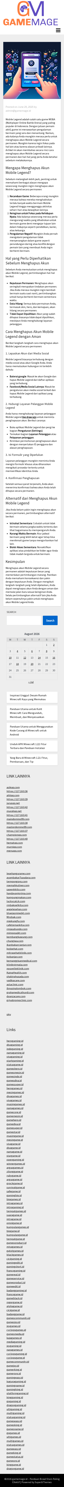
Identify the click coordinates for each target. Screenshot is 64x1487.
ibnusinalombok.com (19, 988)
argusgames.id (15, 1167)
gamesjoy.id (13, 1322)
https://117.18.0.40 (17, 838)
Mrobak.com (14, 917)
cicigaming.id (14, 1258)
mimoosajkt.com (16, 933)
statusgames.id (15, 1444)
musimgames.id (16, 1104)
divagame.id (14, 1147)
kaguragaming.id (16, 1381)
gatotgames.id (15, 1250)
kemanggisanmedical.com (22, 960)
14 (39, 657)
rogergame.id (14, 1302)
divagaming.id (15, 1044)
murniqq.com (14, 846)
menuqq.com (14, 850)
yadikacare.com (16, 980)
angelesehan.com (17, 909)
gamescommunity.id (18, 1318)
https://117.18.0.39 (17, 799)
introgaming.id (15, 1207)
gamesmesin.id (15, 1072)
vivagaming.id (14, 1056)
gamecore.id (14, 1112)
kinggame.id (14, 1464)
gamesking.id (14, 1425)
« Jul (31, 682)
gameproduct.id (16, 1282)
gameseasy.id (14, 1421)
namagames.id (15, 1108)
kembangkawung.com (19, 936)
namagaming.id (15, 1052)
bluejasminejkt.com (18, 913)
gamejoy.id (13, 1365)
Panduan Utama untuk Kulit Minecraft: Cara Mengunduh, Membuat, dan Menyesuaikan (27, 713)
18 (17, 664)
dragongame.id (15, 1468)
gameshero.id (14, 1068)
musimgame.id (15, 1135)
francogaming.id (16, 1270)
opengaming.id (15, 1159)
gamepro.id (13, 1460)
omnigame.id (14, 1223)
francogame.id (15, 1294)
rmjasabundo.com (17, 929)
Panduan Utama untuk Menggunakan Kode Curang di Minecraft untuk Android (31, 730)
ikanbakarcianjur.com (19, 944)
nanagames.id (14, 1349)
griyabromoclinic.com (19, 1000)
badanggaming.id (17, 1290)
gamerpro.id (14, 1373)
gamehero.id (14, 1120)
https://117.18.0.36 (17, 791)
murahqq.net (14, 811)
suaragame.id (14, 1215)
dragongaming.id (16, 1405)
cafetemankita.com (18, 925)
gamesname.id (15, 1429)
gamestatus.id (15, 1456)
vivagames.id (14, 1100)
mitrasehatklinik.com (19, 952)
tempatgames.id (16, 1211)
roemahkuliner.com (18, 885)
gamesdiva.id (14, 1080)
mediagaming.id (16, 1341)
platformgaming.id (17, 1393)
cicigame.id (13, 1310)
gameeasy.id (14, 1448)
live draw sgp (29, 417)
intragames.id (14, 1203)
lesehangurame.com (18, 873)
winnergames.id (16, 1163)
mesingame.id (15, 1139)
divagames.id (14, 1096)
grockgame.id (14, 1183)
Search (11, 612)
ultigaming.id (14, 1409)
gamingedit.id (15, 1262)
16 (54, 657)
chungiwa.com (15, 940)
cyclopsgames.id (16, 1329)
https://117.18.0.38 (17, 823)
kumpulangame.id (17, 1234)
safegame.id (14, 1191)
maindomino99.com (18, 819)
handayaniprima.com (19, 893)
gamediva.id (14, 1124)
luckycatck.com (16, 901)
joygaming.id (14, 1345)
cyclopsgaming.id (17, 1353)
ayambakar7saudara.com (21, 877)
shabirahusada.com (18, 976)
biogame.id (13, 1231)
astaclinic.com (15, 984)
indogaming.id (15, 1048)
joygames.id (13, 1326)
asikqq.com (13, 787)
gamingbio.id (14, 1195)
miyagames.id (14, 1246)
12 (24, 657)
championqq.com (17, 834)
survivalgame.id (16, 1187)
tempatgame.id (16, 1238)
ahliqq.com (13, 795)
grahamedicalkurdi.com (20, 992)
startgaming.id (15, 1060)
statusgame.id (15, 1064)
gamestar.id (13, 1132)
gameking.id (14, 1452)
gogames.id (13, 1433)
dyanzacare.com (16, 996)
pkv (9, 1014)
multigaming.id (15, 1413)
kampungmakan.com (19, 897)
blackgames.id (15, 1254)
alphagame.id (14, 1306)
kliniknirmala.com (17, 964)
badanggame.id (15, 1314)
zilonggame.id (15, 1171)
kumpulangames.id (18, 1227)
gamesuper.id (14, 1128)
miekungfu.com (16, 921)
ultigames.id (14, 1436)
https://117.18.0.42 (17, 807)
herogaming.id (15, 1040)
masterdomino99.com (19, 827)
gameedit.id (14, 1286)
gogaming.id (14, 1401)
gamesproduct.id (16, 1242)
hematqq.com (15, 842)
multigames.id (15, 1440)
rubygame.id (14, 1175)
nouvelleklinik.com (18, 968)
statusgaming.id (16, 1417)
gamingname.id (15, 1385)
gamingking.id (15, 1389)
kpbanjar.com (14, 956)
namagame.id (14, 1151)
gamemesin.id (15, 1116)
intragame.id (14, 1219)
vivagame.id (13, 1143)
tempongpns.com (17, 881)
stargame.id (13, 1155)
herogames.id (14, 1088)
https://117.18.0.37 (17, 830)
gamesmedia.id (15, 1334)
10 (10, 657)
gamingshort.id (15, 1266)
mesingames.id (15, 1092)
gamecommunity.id (18, 1361)
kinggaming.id (15, 1397)
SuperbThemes (43, 1482)
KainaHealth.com (17, 972)
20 (32, 664)
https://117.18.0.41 (17, 815)
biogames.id (14, 1199)
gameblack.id (14, 1298)
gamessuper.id (15, 1084)
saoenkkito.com (16, 889)
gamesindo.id (14, 1076)
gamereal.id (13, 1274)
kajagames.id (14, 1337)
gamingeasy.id (15, 1377)
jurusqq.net (13, 803)
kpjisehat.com (15, 948)
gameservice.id (15, 1278)
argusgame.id (14, 1179)
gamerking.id (14, 1369)
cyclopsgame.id (16, 1357)
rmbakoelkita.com (17, 905)
